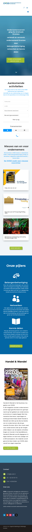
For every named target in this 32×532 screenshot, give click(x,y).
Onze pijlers (16, 266)
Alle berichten (7, 153)
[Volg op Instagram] (10, 515)
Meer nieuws (15, 248)
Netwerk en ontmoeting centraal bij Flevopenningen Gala (15, 237)
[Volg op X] (16, 515)
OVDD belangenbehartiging (15, 154)
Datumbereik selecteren (11, 110)
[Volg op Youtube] (7, 515)
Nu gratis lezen (9, 448)
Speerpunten (15, 346)
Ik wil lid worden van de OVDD (14, 60)
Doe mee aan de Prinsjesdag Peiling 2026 (15, 212)
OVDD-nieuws (16, 153)
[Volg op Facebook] (13, 515)
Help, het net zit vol (10, 188)
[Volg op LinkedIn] (4, 515)
